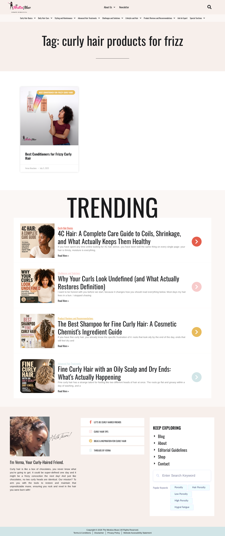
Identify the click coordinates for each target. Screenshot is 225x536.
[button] (109, 7)
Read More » (63, 255)
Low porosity (181, 494)
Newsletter (124, 7)
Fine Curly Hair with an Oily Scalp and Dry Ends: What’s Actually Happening (114, 373)
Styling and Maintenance (63, 18)
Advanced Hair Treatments (87, 18)
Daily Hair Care (43, 18)
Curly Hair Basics (26, 18)
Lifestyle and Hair (132, 18)
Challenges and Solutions (111, 18)
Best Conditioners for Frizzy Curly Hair (48, 156)
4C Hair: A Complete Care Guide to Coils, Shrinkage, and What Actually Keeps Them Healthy (119, 237)
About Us (108, 7)
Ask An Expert (182, 18)
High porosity (181, 501)
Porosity (179, 487)
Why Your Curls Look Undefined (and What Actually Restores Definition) (118, 282)
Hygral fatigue (182, 507)
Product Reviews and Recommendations (158, 18)
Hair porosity (198, 487)
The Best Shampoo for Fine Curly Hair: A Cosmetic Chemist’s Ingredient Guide (117, 327)
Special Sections (196, 18)
